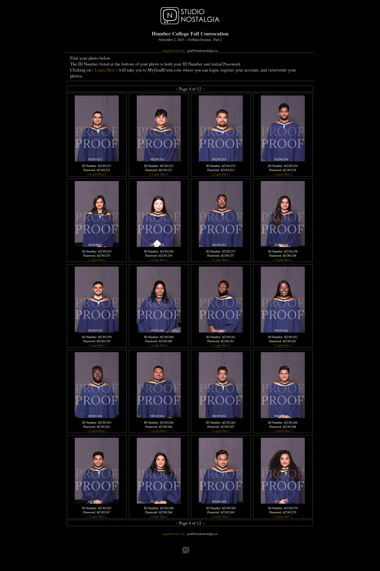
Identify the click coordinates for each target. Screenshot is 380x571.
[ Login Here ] (105, 70)
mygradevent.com (174, 50)
